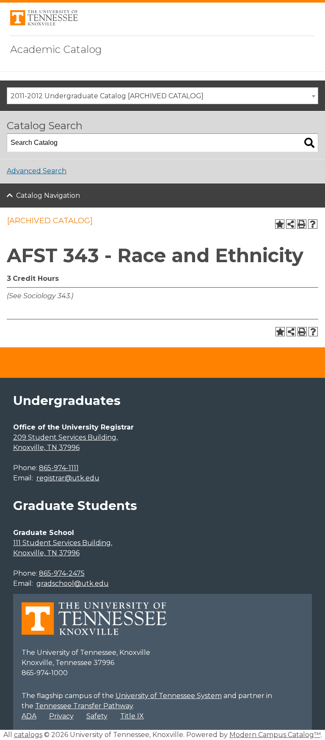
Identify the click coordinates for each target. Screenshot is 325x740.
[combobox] (162, 95)
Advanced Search (36, 171)
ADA (29, 716)
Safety (96, 716)
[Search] (309, 142)
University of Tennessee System (169, 696)
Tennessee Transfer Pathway (84, 706)
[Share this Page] (290, 224)
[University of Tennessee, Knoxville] (44, 23)
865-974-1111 (59, 468)
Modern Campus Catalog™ (275, 735)
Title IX (132, 716)
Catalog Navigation (48, 195)
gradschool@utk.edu (72, 583)
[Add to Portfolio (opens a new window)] (279, 224)
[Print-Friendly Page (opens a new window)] (301, 224)
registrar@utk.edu (67, 478)
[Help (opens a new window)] (312, 224)
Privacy (61, 716)
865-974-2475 (62, 573)
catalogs (28, 735)
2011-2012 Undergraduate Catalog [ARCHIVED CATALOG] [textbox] (107, 96)
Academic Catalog (56, 49)
